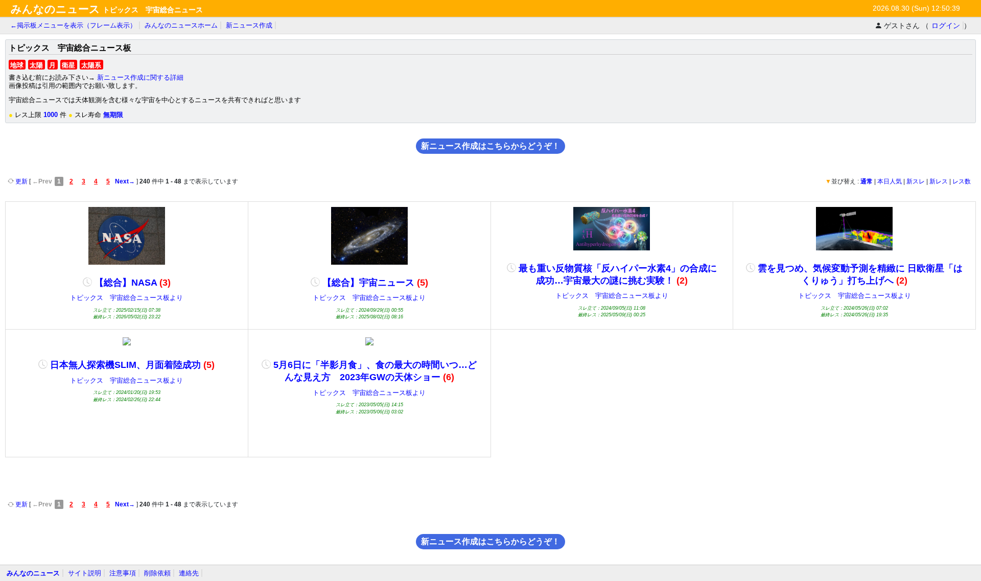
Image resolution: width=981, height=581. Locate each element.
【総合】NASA (131, 282)
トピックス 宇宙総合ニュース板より (126, 297)
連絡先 (189, 573)
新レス (938, 181)
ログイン (945, 25)
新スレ (915, 181)
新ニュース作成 (249, 25)
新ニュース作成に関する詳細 (140, 77)
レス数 (961, 181)
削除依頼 (157, 573)
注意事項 (122, 573)
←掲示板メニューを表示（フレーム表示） (73, 25)
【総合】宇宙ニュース (374, 282)
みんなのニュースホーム (181, 25)
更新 (21, 181)
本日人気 (889, 181)
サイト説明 (84, 573)
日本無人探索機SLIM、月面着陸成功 (131, 365)
